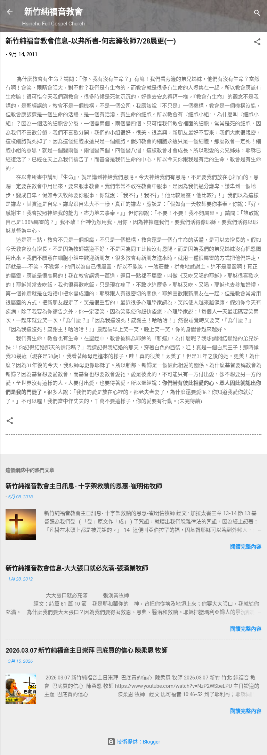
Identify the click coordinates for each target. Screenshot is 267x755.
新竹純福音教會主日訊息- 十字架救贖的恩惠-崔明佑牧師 (84, 486)
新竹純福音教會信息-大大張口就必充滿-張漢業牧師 (77, 568)
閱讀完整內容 (245, 547)
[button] (257, 43)
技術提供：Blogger (137, 742)
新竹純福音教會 (53, 12)
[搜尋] (257, 14)
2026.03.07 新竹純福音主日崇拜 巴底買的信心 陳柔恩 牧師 (87, 650)
